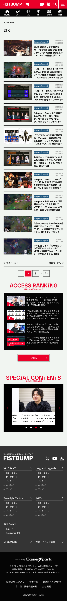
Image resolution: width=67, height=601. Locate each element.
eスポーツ (10, 485)
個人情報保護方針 (28, 586)
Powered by (20, 559)
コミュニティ (11, 473)
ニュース (9, 529)
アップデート (12, 477)
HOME (6, 22)
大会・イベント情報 (48, 4)
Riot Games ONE (13, 533)
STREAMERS (42, 4)
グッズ (9, 489)
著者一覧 (33, 582)
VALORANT (10, 468)
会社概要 (46, 586)
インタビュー (12, 481)
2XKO (39, 498)
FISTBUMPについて (14, 582)
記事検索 (55, 4)
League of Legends (46, 468)
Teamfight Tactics (13, 498)
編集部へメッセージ (52, 582)
